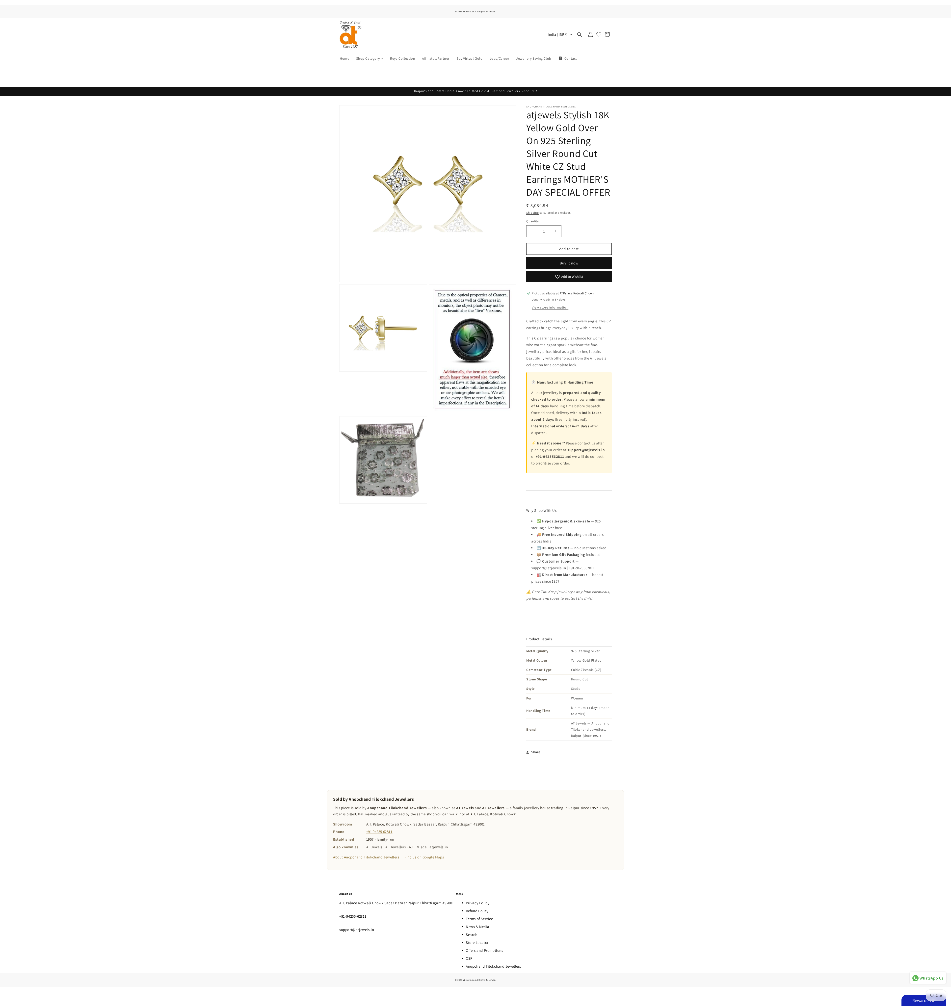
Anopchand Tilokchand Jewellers (493, 966)
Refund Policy (477, 910)
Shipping (532, 212)
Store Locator (477, 942)
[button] (579, 34)
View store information (550, 307)
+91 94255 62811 (379, 831)
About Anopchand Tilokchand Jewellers (366, 857)
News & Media (477, 926)
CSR (469, 958)
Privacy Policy (477, 903)
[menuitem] (344, 58)
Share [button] (535, 752)
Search (471, 934)
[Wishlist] (599, 34)
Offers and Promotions (484, 950)
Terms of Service (479, 918)
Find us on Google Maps (424, 857)
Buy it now (569, 263)
